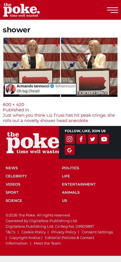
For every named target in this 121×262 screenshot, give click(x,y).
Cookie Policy (33, 232)
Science (14, 200)
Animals (71, 192)
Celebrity (16, 176)
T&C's (10, 232)
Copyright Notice (25, 237)
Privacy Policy (63, 232)
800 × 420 (13, 104)
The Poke (35, 10)
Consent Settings (97, 232)
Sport (12, 192)
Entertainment (79, 184)
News (12, 168)
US (64, 200)
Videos (13, 184)
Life (66, 176)
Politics (70, 168)
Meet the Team (47, 243)
